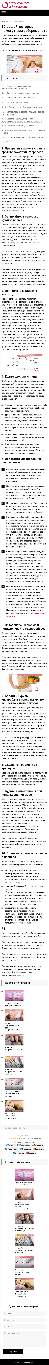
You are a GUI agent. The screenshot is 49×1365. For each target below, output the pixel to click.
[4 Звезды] (16, 1138)
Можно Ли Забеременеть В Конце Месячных (13, 1072)
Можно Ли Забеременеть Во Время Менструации (14, 1049)
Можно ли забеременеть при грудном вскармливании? (12, 1026)
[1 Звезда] (9, 1138)
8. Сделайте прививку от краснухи (19, 126)
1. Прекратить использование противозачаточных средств (17, 87)
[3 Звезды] (14, 1138)
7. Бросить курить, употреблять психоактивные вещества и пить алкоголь (22, 120)
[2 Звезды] (11, 1138)
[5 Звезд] (18, 1138)
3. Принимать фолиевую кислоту (19, 98)
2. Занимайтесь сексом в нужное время (22, 93)
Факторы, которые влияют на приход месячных (12, 1094)
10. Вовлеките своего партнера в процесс (23, 137)
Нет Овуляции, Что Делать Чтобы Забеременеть (12, 1116)
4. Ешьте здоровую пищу (15, 102)
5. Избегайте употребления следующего (22, 107)
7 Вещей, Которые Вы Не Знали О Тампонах (13, 1004)
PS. (5, 142)
